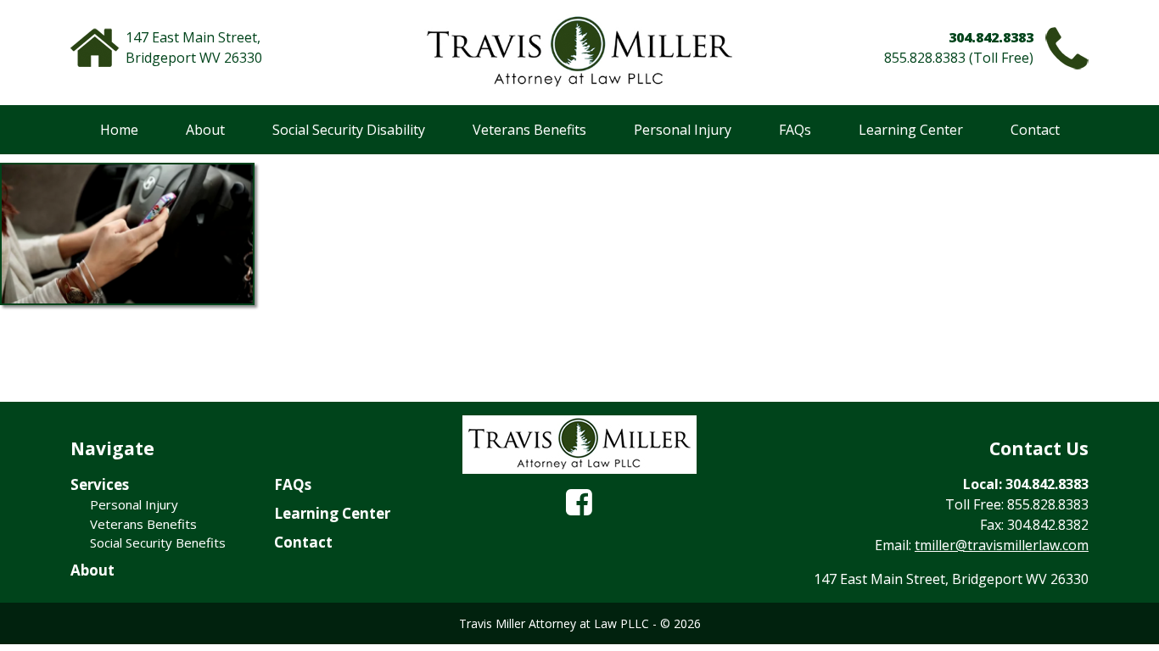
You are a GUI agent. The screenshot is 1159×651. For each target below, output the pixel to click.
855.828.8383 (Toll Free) (958, 57)
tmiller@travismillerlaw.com (1002, 545)
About (205, 129)
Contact (1035, 129)
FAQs (795, 129)
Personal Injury (682, 129)
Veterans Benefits (529, 129)
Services (99, 484)
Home (119, 129)
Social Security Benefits (158, 542)
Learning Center (911, 129)
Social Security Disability (348, 129)
